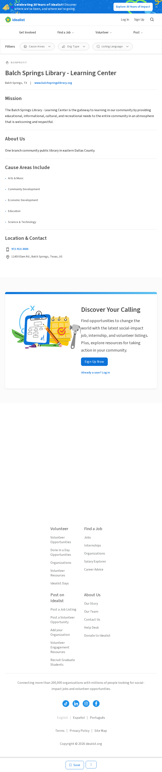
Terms (60, 730)
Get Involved (27, 32)
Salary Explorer (95, 561)
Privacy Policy (79, 730)
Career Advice (93, 569)
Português (97, 717)
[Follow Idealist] (65, 703)
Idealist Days (59, 583)
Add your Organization (60, 632)
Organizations (60, 562)
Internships (92, 545)
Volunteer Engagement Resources (59, 647)
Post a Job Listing (63, 609)
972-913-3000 (19, 249)
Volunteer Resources (57, 573)
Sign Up (139, 19)
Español (79, 717)
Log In (125, 19)
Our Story (91, 603)
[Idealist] (15, 20)
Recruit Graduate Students (62, 662)
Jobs (87, 537)
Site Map (100, 730)
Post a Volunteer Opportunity (62, 619)
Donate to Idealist (97, 635)
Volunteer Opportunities (60, 539)
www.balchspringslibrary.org (53, 82)
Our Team (91, 611)
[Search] (152, 20)
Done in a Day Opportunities (60, 552)
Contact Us (92, 619)
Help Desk (91, 627)
